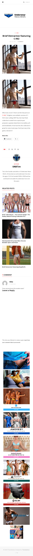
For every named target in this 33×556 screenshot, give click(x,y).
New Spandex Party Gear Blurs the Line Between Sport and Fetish (14, 241)
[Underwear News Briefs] (16, 15)
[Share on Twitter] (12, 149)
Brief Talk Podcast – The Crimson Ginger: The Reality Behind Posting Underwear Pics (16, 215)
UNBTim (16, 166)
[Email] (18, 149)
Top (17, 552)
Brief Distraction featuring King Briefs (13, 267)
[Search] (23, 2)
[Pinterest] (15, 149)
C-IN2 (17, 33)
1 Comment (20, 41)
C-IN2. (4, 115)
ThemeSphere (25, 550)
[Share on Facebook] (9, 149)
